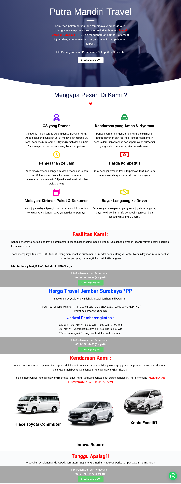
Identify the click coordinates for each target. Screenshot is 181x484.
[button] (173, 476)
